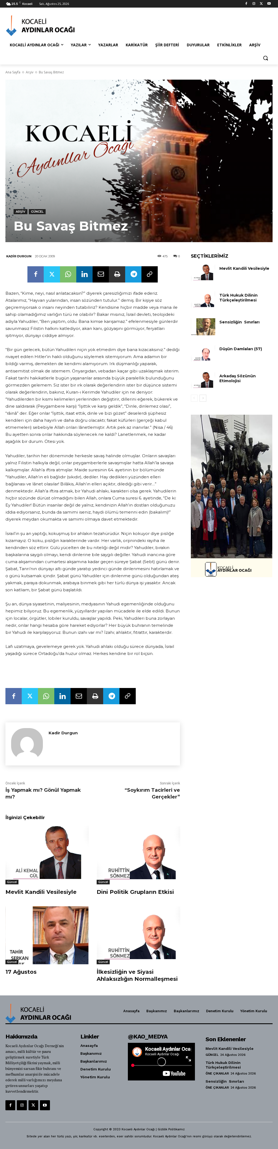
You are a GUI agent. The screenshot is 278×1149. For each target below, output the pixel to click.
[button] (265, 57)
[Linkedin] (84, 274)
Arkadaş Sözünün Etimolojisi (237, 378)
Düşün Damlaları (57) (240, 348)
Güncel (37, 211)
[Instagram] (254, 4)
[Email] (101, 274)
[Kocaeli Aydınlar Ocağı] (38, 25)
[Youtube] (269, 4)
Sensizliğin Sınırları (239, 322)
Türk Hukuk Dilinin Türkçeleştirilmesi (238, 298)
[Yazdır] (117, 274)
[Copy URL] (149, 274)
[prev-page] (194, 398)
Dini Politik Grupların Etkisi (135, 892)
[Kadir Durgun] (27, 744)
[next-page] (203, 398)
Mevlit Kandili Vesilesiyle (41, 892)
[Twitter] (261, 4)
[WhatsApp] (68, 274)
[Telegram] (133, 274)
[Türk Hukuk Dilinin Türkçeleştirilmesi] (203, 300)
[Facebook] (246, 4)
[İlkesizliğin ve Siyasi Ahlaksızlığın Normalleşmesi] (138, 935)
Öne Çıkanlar (217, 1073)
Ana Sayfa (12, 72)
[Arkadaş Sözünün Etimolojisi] (203, 380)
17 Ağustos (21, 972)
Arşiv (29, 72)
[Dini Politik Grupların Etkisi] (138, 855)
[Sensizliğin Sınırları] (203, 326)
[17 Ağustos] (47, 935)
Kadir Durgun (18, 256)
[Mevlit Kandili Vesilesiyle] (47, 855)
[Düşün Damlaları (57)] (203, 353)
